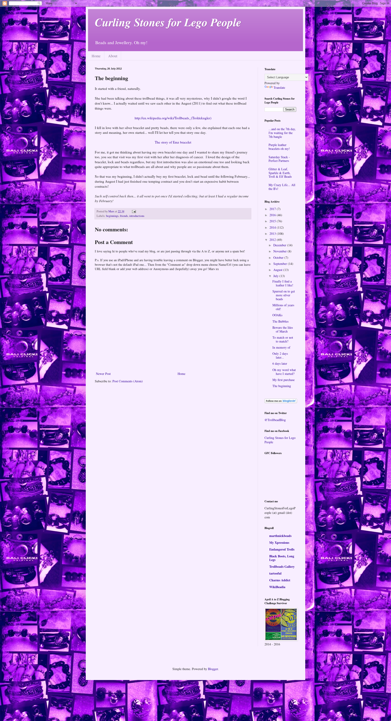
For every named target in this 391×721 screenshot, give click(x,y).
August (278, 270)
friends (124, 216)
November (280, 251)
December (280, 245)
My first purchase (283, 380)
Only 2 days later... (280, 355)
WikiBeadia (277, 586)
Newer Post (103, 373)
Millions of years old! (283, 307)
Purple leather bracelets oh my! (279, 147)
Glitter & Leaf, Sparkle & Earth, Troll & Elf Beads (280, 173)
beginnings (112, 216)
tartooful (275, 573)
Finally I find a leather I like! (282, 283)
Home (96, 55)
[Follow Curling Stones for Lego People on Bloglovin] (281, 402)
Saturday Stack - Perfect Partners (279, 159)
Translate (279, 87)
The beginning (281, 386)
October (278, 257)
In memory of (281, 347)
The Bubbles (280, 321)
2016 (273, 215)
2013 (273, 233)
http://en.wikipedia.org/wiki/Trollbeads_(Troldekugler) (173, 118)
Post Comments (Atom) (127, 381)
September (280, 263)
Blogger (213, 669)
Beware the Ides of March (282, 329)
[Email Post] (134, 211)
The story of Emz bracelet (173, 142)
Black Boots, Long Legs (281, 558)
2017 (273, 209)
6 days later (279, 363)
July (276, 276)
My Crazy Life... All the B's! (282, 187)
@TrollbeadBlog (275, 420)
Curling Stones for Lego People (168, 22)
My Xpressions (279, 542)
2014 (273, 227)
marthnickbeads (280, 535)
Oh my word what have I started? (284, 372)
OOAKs (277, 315)
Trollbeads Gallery (282, 566)
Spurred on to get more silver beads (283, 295)
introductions (136, 216)
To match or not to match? (282, 339)
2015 (273, 221)
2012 (273, 239)
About (112, 55)
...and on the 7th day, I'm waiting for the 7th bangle (282, 133)
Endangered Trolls (281, 549)
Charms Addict (279, 580)
